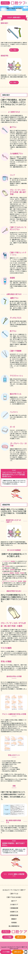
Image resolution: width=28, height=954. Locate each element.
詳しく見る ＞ (14, 50)
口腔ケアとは (14, 893)
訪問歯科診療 (14, 915)
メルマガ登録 (5, 951)
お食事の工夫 (14, 911)
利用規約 (14, 922)
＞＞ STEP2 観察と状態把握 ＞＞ (15, 875)
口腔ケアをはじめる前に (14, 897)
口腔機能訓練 (14, 908)
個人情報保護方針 (14, 926)
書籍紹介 (14, 919)
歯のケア (14, 901)
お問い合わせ (17, 951)
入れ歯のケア (14, 904)
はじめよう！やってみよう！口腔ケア (14, 890)
